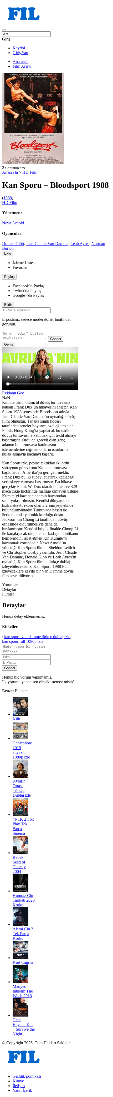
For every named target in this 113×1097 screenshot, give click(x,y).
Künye (18, 1081)
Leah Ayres (79, 243)
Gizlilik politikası (27, 1076)
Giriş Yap (20, 52)
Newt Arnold (13, 223)
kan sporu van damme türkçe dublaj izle (37, 636)
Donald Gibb (13, 243)
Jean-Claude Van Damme (47, 243)
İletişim (19, 1085)
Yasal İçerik (22, 1090)
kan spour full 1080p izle (22, 641)
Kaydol (19, 48)
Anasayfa (20, 61)
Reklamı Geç (13, 393)
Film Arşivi (22, 66)
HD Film (29, 172)
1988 (7, 198)
